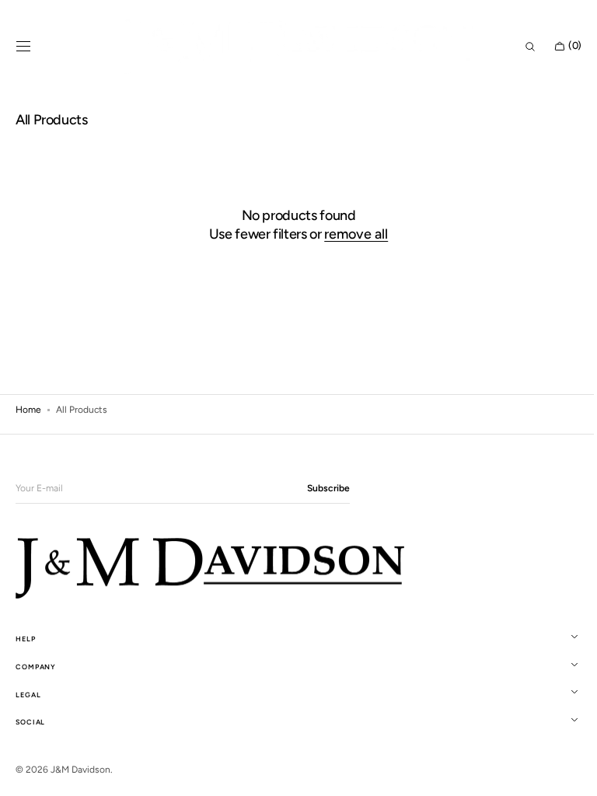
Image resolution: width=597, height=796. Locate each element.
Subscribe (328, 488)
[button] (23, 47)
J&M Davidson (80, 769)
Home (28, 409)
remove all (350, 234)
